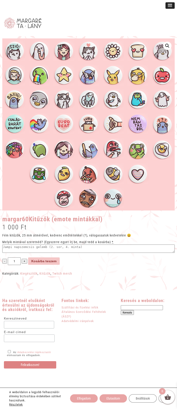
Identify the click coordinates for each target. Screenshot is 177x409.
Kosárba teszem (43, 261)
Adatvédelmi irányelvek (78, 321)
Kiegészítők (29, 273)
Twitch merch (62, 273)
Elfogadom (84, 398)
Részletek (16, 404)
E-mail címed (15, 332)
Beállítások (143, 398)
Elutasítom (113, 398)
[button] (167, 46)
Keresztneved (15, 318)
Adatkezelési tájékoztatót (34, 352)
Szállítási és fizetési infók (80, 307)
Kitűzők (44, 273)
